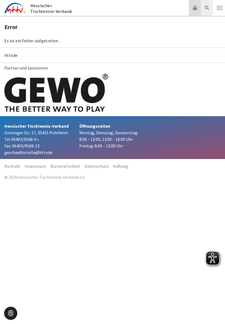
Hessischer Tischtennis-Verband (51, 8)
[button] (11, 312)
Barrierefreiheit (65, 166)
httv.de (11, 55)
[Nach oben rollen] (214, 308)
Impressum (35, 166)
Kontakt (12, 166)
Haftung (120, 166)
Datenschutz (97, 166)
